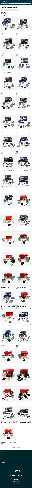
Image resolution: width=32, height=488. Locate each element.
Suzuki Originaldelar (8, 9)
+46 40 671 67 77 (6, 456)
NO (15, 485)
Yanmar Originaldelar (15, 9)
